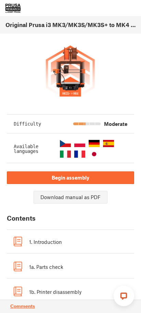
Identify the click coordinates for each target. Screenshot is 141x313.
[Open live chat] (124, 296)
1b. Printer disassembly (55, 292)
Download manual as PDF (70, 197)
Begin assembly (70, 177)
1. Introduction (45, 242)
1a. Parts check (46, 267)
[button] (65, 143)
